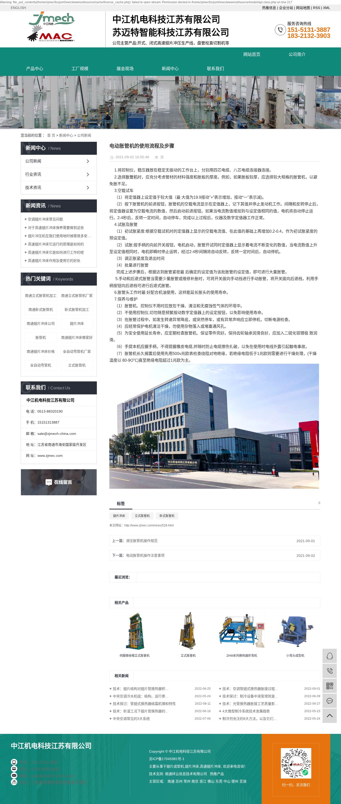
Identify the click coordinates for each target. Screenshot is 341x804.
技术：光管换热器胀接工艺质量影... (250, 704)
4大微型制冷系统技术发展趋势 (246, 711)
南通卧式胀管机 (40, 310)
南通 (171, 781)
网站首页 (251, 54)
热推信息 (269, 8)
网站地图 (303, 8)
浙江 (202, 781)
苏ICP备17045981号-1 (166, 759)
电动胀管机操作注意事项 (145, 555)
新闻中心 (170, 68)
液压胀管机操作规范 (142, 541)
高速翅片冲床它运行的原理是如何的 (56, 244)
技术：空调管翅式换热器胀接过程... (250, 689)
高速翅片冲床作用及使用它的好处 (54, 261)
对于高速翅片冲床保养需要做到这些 (56, 228)
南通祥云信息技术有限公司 (186, 774)
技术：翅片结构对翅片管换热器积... (140, 689)
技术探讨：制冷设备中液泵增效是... (250, 696)
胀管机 (40, 337)
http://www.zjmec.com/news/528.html (149, 525)
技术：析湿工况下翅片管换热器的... (140, 711)
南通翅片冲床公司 (41, 323)
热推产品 (217, 774)
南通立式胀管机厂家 (77, 296)
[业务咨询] (330, 656)
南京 (194, 781)
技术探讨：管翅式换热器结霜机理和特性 (144, 704)
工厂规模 (79, 68)
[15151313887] (330, 671)
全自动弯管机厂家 (77, 351)
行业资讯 (33, 174)
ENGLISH (18, 8)
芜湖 (242, 781)
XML (326, 8)
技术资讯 (33, 187)
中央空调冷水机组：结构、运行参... (140, 696)
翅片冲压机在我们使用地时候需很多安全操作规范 (60, 236)
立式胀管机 (77, 365)
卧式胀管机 (167, 516)
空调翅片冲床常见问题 (45, 219)
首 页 (51, 135)
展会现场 (125, 68)
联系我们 (215, 68)
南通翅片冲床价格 (41, 351)
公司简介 (297, 54)
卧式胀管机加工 (77, 310)
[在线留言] (330, 701)
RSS (316, 8)
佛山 (210, 781)
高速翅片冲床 (210, 766)
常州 (186, 781)
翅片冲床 (77, 323)
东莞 (218, 781)
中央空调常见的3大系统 (131, 719)
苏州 (178, 781)
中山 (226, 781)
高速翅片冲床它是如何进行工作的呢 (56, 252)
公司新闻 (84, 135)
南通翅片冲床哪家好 (77, 337)
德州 (234, 781)
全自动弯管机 (40, 365)
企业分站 (286, 8)
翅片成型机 (175, 766)
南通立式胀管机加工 (40, 296)
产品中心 (34, 68)
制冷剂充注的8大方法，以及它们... (249, 719)
